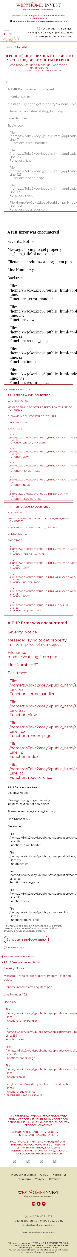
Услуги (39, 1179)
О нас (44, 1174)
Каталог (54, 1179)
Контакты (59, 1174)
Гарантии (24, 1179)
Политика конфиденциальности (38, 1232)
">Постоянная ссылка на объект (23, 1094)
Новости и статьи (23, 1174)
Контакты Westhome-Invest (19, 956)
